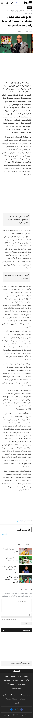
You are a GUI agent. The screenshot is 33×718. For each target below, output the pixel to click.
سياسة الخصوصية (11, 699)
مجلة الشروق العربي (24, 695)
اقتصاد (13, 676)
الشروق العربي (16, 688)
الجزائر (26, 676)
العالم (19, 676)
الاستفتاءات (23, 699)
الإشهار (16, 703)
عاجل (4, 695)
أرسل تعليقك (26, 623)
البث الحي (12, 695)
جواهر (22, 680)
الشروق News (21, 684)
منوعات (15, 680)
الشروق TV (11, 684)
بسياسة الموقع (16, 596)
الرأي (27, 680)
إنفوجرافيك (7, 680)
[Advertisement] (16, 66)
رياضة (29, 7)
